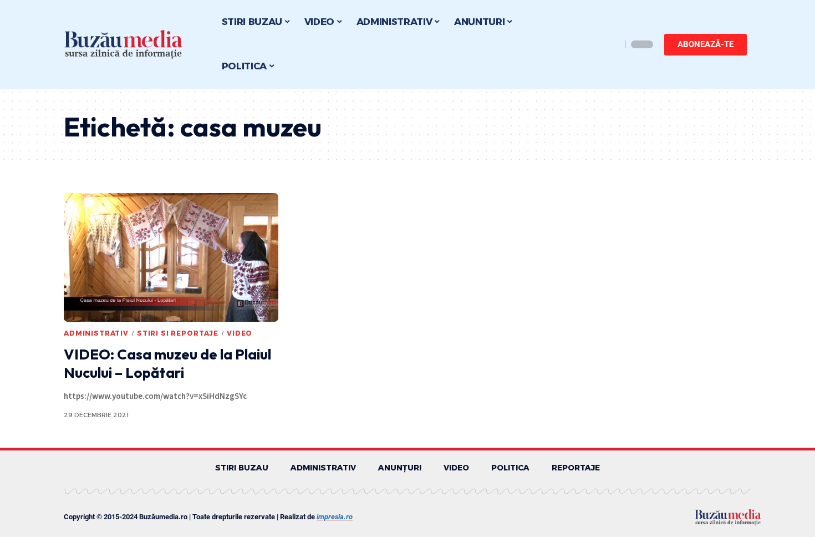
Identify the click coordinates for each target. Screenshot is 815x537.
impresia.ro (335, 517)
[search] (610, 44)
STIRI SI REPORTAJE (177, 333)
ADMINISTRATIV (96, 333)
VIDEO (239, 333)
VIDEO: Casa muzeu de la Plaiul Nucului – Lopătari (167, 363)
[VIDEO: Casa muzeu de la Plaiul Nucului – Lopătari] (171, 257)
